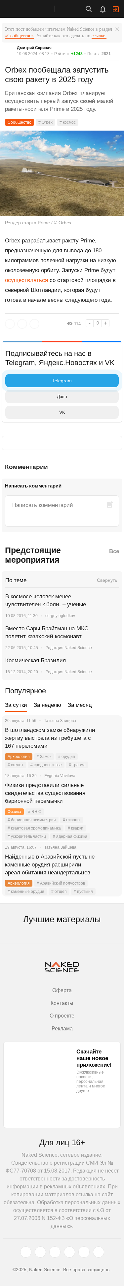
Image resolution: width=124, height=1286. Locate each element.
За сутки (16, 705)
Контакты (62, 1003)
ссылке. (99, 35)
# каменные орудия (26, 891)
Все (114, 551)
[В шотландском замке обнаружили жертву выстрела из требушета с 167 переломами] (109, 738)
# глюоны (71, 820)
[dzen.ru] (69, 1252)
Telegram (62, 380)
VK (62, 412)
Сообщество (19, 122)
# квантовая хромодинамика (34, 828)
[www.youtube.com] (55, 1252)
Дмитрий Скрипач (34, 48)
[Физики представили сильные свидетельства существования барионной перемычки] (109, 793)
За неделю (47, 705)
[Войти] (116, 9)
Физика (14, 811)
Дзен (62, 396)
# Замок (44, 756)
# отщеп (59, 891)
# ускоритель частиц (27, 836)
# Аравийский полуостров (61, 883)
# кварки (75, 828)
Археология (19, 756)
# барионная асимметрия (32, 820)
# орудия (66, 756)
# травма (77, 765)
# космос (68, 122)
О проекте (62, 1016)
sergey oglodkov (60, 615)
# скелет (15, 765)
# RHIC (34, 811)
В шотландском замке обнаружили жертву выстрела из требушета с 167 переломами (50, 738)
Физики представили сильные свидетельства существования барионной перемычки (45, 793)
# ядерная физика (70, 836)
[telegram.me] (84, 1252)
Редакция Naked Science (69, 647)
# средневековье (46, 765)
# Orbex (45, 122)
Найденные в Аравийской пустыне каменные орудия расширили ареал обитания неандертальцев (50, 865)
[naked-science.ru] (98, 1252)
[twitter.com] (25, 1252)
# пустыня (83, 891)
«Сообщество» (19, 35)
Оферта (62, 990)
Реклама (62, 1028)
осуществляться (26, 280)
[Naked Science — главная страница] (34, 9)
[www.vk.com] (40, 1252)
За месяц (80, 705)
